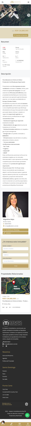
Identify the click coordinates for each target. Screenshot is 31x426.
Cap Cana (5, 389)
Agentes (5, 358)
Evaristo (5, 376)
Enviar (15, 266)
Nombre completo (7, 246)
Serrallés (5, 379)
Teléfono (5, 252)
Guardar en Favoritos (21, 35)
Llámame (8, 233)
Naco (4, 374)
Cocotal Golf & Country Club (10, 392)
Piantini (5, 371)
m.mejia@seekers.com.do (10, 344)
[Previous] (2, 15)
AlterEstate (19, 415)
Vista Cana (5, 397)
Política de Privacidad (8, 361)
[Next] (28, 15)
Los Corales (6, 394)
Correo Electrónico (7, 258)
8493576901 (7, 342)
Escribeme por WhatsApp (12, 230)
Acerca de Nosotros (8, 355)
